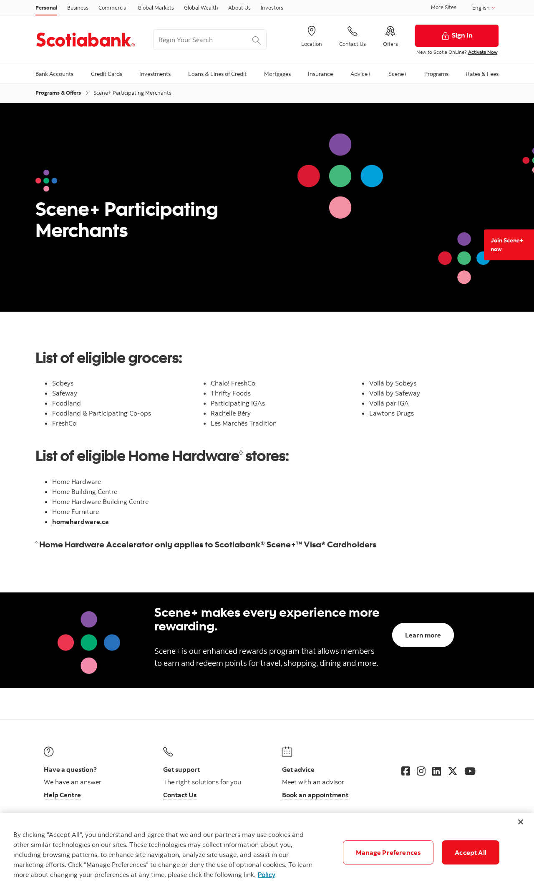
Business (77, 7)
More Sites (443, 7)
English (481, 7)
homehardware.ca (80, 521)
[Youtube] (470, 771)
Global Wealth (201, 7)
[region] (267, 852)
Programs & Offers (58, 92)
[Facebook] (405, 771)
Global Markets (156, 7)
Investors (272, 7)
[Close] (520, 822)
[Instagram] (421, 771)
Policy (266, 874)
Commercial (113, 7)
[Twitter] (453, 771)
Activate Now (483, 52)
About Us (239, 7)
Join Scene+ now (507, 245)
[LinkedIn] (436, 771)
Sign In (462, 35)
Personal (46, 7)
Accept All (470, 852)
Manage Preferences (388, 852)
